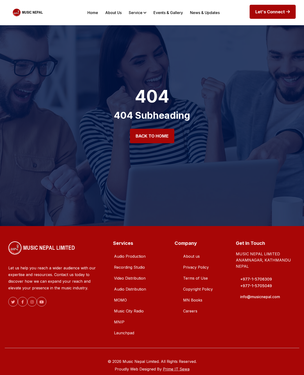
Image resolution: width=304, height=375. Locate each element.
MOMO (120, 300)
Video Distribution (130, 278)
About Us (113, 12)
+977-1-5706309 (256, 279)
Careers (190, 311)
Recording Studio (129, 267)
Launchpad (124, 333)
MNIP (119, 322)
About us (191, 256)
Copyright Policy (198, 289)
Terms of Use (195, 278)
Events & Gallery (168, 12)
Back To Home (152, 135)
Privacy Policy (196, 267)
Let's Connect (270, 11)
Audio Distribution (130, 289)
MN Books (192, 300)
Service (136, 12)
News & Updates (205, 12)
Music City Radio (129, 311)
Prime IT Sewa (176, 369)
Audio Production (130, 256)
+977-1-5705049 (256, 285)
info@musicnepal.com (260, 296)
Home (92, 12)
